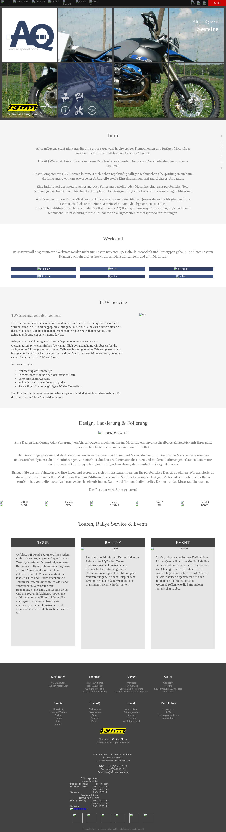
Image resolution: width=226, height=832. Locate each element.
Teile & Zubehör (95, 686)
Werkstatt (131, 683)
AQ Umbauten (58, 683)
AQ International (131, 721)
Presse (94, 721)
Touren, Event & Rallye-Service (131, 691)
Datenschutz (168, 718)
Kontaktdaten (131, 709)
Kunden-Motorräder (58, 686)
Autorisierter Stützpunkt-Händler (113, 742)
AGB (168, 712)
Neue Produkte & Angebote (168, 689)
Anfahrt (131, 715)
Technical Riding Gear (113, 739)
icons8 (141, 829)
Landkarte (131, 718)
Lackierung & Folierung (131, 689)
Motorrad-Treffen (58, 712)
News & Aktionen (94, 683)
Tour (58, 721)
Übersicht (168, 683)
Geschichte (95, 712)
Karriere (95, 718)
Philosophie (95, 709)
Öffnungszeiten (131, 712)
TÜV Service (131, 686)
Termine (168, 686)
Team (95, 715)
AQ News (168, 691)
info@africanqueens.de (116, 772)
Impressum (168, 709)
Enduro (58, 718)
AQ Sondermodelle (94, 689)
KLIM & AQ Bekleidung (95, 691)
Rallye (58, 715)
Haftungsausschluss (168, 715)
